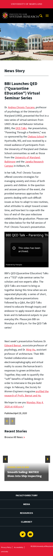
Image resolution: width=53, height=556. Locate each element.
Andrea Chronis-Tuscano (21, 107)
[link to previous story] (7, 421)
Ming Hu (30, 349)
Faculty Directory (26, 495)
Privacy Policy (6, 547)
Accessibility (18, 547)
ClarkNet (26, 521)
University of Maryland (26, 4)
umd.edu (4, 551)
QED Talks (21, 128)
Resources (26, 512)
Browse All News (13, 437)
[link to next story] (12, 421)
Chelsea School (36, 136)
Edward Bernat (12, 345)
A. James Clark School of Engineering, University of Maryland (21, 11)
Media (26, 504)
